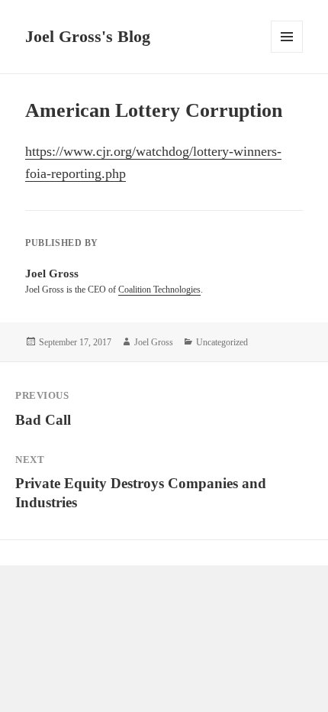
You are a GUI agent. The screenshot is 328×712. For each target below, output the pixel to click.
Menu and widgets (287, 52)
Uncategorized (222, 342)
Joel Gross (153, 342)
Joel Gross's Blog (87, 36)
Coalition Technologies (159, 289)
